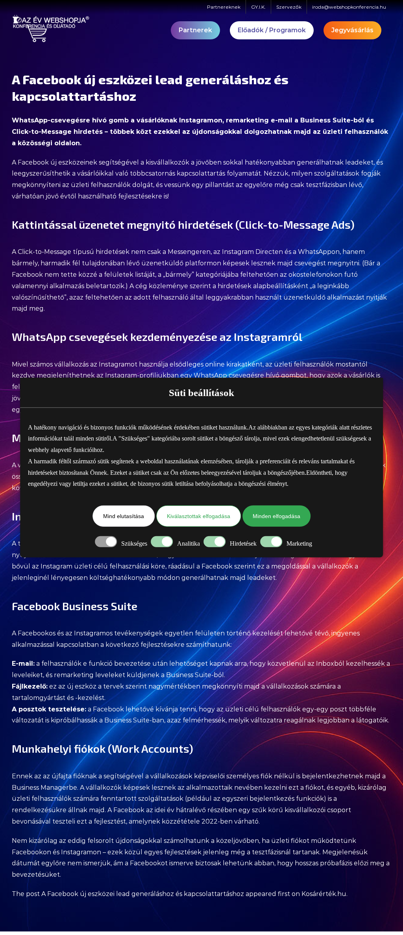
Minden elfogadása (276, 516)
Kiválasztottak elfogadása (198, 516)
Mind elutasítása (123, 516)
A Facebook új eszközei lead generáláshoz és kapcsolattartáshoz (142, 894)
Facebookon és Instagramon (56, 852)
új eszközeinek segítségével (94, 162)
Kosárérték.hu (323, 894)
